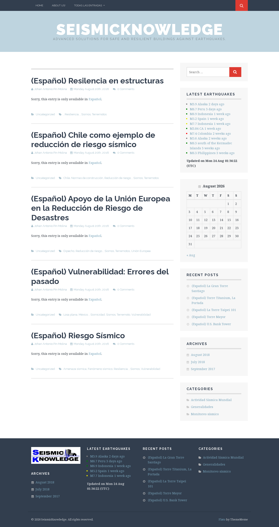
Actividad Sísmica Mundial (211, 400)
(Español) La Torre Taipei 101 (214, 310)
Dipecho (68, 251)
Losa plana (70, 314)
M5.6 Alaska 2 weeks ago (208, 138)
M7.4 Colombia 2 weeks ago (210, 133)
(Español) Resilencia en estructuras (97, 80)
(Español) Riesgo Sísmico (78, 335)
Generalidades (202, 407)
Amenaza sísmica (75, 369)
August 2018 (200, 355)
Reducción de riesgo (117, 178)
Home (39, 5)
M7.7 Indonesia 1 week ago (210, 124)
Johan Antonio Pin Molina (50, 89)
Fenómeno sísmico (100, 369)
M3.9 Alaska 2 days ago (207, 104)
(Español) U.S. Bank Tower (211, 324)
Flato (222, 519)
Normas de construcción (87, 178)
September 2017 (203, 369)
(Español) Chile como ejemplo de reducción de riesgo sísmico (93, 139)
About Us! (58, 5)
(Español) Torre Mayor (209, 317)
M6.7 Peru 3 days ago (206, 109)
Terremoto (123, 314)
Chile (66, 178)
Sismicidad (97, 314)
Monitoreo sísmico (205, 414)
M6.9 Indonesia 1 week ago (210, 114)
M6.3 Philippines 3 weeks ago (212, 153)
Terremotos (99, 114)
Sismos (86, 114)
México (83, 314)
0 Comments (125, 89)
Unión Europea (141, 251)
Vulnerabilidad (141, 314)
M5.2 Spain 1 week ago (207, 119)
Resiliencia (72, 114)
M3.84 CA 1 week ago (205, 128)
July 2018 (198, 362)
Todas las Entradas (88, 5)
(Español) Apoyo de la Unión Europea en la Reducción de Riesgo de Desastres (100, 208)
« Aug (191, 255)
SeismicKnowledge (139, 29)
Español (95, 99)
